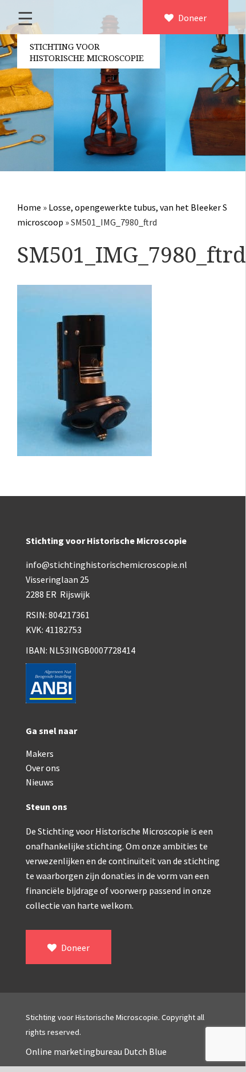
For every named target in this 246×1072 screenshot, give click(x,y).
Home (29, 207)
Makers (40, 753)
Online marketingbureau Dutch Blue (96, 1051)
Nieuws (40, 782)
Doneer (191, 17)
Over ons (43, 767)
